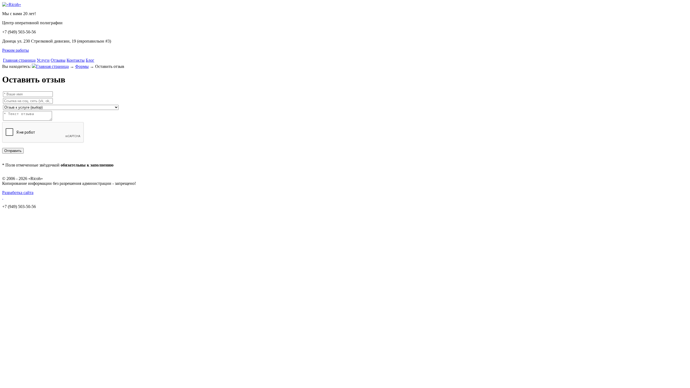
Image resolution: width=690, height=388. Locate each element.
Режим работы (15, 50)
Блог (90, 60)
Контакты (76, 60)
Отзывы (58, 60)
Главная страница (19, 60)
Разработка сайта (17, 192)
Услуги (43, 60)
